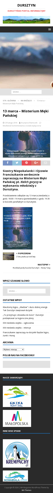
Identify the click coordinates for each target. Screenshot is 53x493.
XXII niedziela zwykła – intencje (17, 327)
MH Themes (26, 490)
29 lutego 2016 (11, 122)
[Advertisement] (26, 60)
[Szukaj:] (26, 91)
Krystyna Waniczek (29, 122)
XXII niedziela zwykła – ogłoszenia (18, 323)
